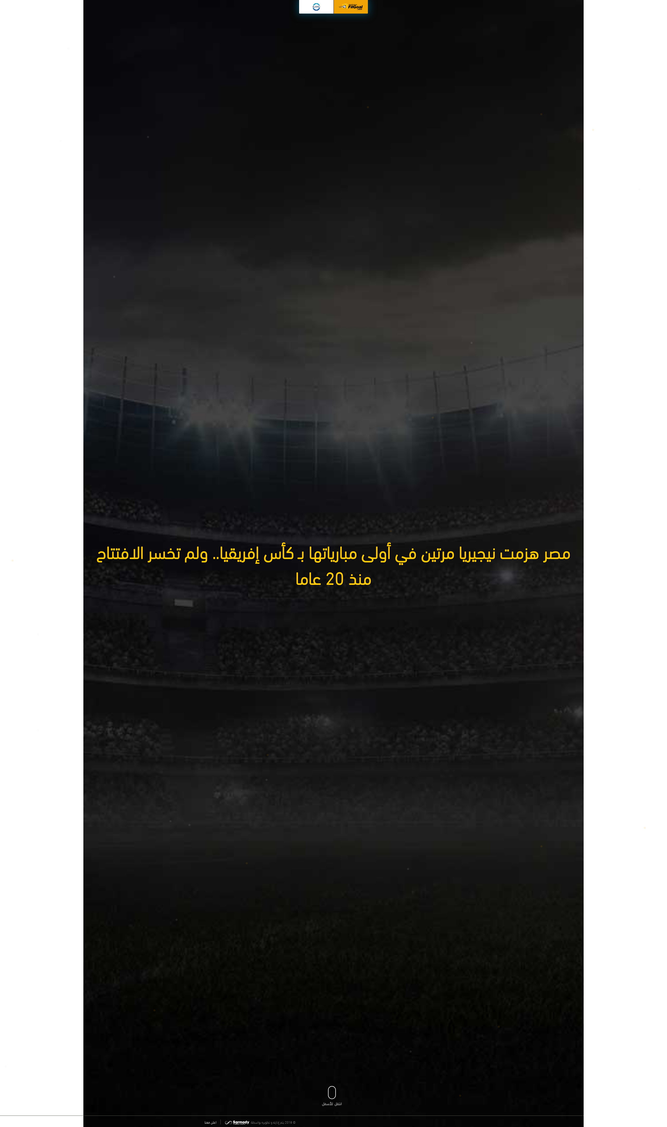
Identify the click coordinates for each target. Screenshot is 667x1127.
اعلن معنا (211, 1122)
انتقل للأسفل (332, 1103)
